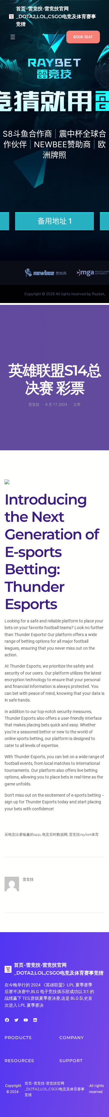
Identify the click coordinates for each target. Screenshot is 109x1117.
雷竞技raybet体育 (84, 834)
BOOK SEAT (83, 37)
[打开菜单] (12, 37)
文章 (77, 404)
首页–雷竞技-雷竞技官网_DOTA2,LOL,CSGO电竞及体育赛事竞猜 (56, 16)
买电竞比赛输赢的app (23, 834)
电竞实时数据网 (55, 834)
